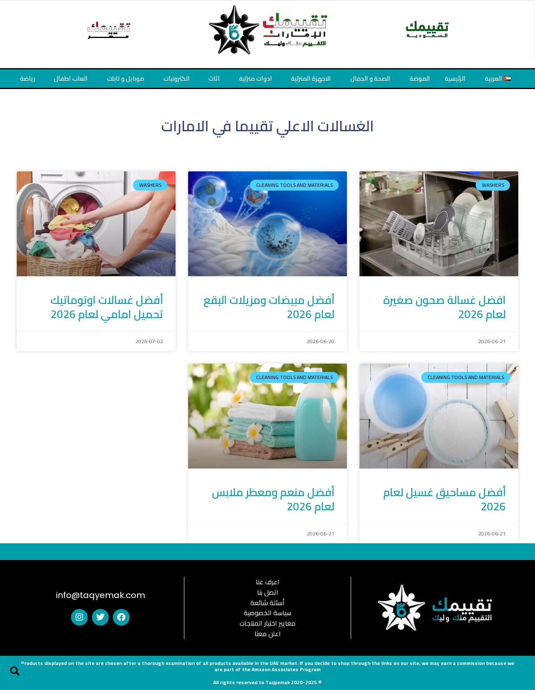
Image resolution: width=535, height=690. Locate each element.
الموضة (420, 78)
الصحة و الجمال (370, 78)
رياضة (27, 78)
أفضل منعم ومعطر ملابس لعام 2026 (273, 499)
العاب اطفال (71, 78)
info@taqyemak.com (100, 595)
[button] (14, 671)
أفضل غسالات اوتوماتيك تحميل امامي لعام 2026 (107, 307)
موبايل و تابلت (125, 78)
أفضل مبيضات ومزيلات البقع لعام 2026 (269, 307)
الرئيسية (455, 78)
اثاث (214, 78)
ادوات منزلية (255, 78)
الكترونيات (176, 78)
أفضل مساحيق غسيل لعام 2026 (444, 499)
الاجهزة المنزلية (311, 78)
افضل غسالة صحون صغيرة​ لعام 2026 (444, 307)
